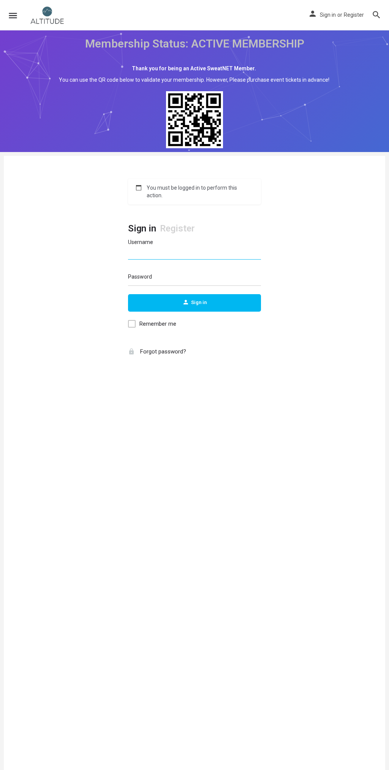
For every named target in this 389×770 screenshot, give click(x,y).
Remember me (157, 323)
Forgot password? (162, 351)
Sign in (328, 15)
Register (354, 15)
